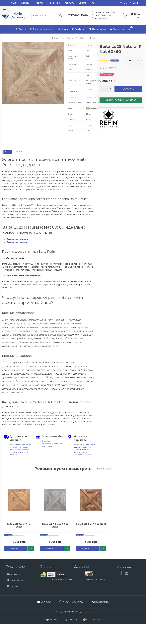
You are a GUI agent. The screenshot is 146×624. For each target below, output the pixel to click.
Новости (38, 3)
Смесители (118, 29)
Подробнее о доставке (95, 579)
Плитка (22, 29)
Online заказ (13, 586)
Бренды (25, 3)
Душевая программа (43, 29)
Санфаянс (80, 29)
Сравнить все (104, 469)
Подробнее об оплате (61, 579)
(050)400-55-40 (78, 15)
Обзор (7, 152)
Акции (14, 3)
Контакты (69, 3)
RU (120, 3)
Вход (135, 3)
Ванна (64, 29)
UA (125, 3)
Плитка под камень (17, 242)
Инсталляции (99, 29)
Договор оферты (15, 580)
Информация (53, 3)
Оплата (82, 3)
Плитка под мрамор (17, 239)
